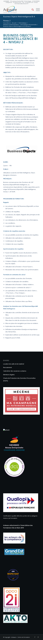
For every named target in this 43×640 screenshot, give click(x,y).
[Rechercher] (31, 9)
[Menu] (37, 9)
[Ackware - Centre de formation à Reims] (17, 9)
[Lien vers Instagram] (38, 637)
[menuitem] (31, 9)
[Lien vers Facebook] (34, 637)
